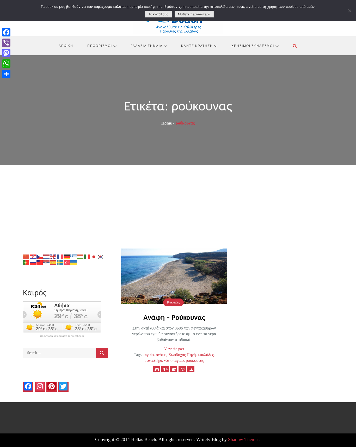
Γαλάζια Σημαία (147, 46)
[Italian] (87, 256)
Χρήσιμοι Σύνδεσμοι (252, 46)
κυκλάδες (206, 354)
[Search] (102, 353)
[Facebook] (6, 32)
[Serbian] (46, 262)
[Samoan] (39, 262)
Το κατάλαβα (159, 14)
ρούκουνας (195, 360)
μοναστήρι (153, 360)
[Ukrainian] (73, 262)
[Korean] (100, 256)
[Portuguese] (26, 262)
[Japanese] (94, 256)
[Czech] (39, 256)
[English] (53, 256)
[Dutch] (46, 256)
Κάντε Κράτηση (197, 46)
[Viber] (6, 43)
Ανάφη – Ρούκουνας (174, 318)
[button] (295, 46)
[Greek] (73, 256)
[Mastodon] (6, 53)
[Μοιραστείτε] (6, 74)
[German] (67, 256)
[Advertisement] (178, 204)
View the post (174, 349)
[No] (349, 10)
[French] (60, 256)
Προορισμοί (99, 46)
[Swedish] (60, 262)
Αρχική (66, 46)
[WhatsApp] (6, 63)
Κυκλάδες (173, 302)
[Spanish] (53, 262)
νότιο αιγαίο (174, 360)
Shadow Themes (243, 439)
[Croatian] (33, 256)
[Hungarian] (80, 256)
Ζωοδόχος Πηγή (182, 354)
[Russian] (33, 262)
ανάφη (161, 354)
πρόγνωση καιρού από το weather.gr (62, 336)
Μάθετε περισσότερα (194, 14)
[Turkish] (67, 262)
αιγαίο (149, 354)
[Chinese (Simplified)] (26, 256)
